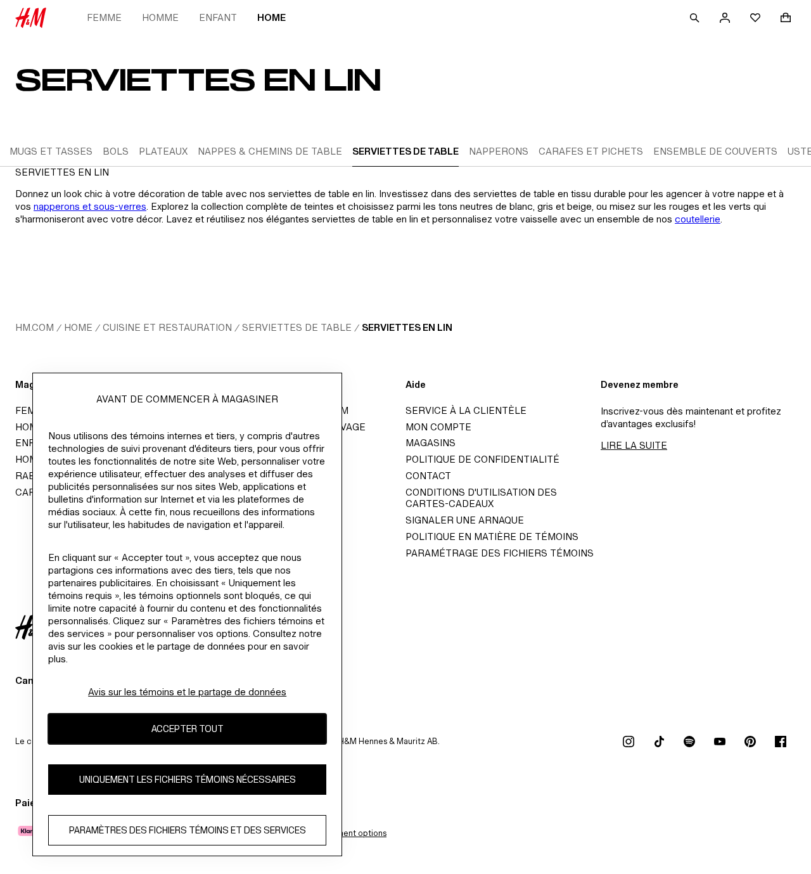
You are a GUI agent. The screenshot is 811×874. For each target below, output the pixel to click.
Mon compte (438, 426)
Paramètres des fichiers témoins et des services (187, 830)
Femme (104, 17)
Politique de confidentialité (482, 459)
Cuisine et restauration (167, 327)
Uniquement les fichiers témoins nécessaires (187, 779)
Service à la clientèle (466, 410)
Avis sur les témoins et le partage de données (187, 691)
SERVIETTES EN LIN (407, 327)
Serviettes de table (297, 327)
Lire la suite (634, 445)
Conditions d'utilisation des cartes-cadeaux (481, 498)
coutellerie (697, 219)
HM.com (34, 327)
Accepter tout (187, 729)
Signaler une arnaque (465, 520)
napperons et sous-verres (90, 206)
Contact (428, 475)
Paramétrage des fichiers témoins (500, 553)
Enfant (218, 17)
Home (271, 17)
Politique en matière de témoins (492, 536)
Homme (160, 17)
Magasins (431, 442)
